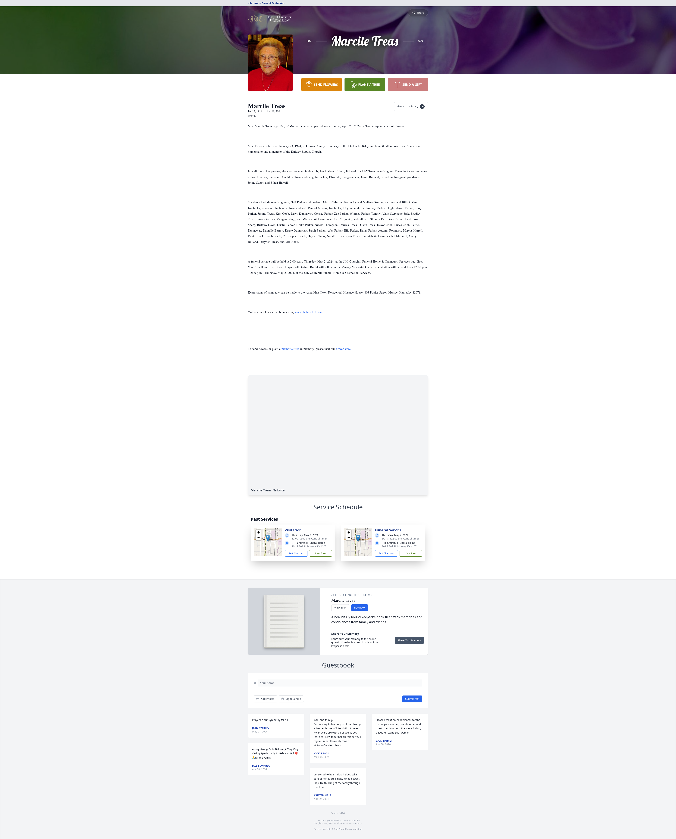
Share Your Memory (409, 640)
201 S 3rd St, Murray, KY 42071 (310, 546)
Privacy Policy (328, 823)
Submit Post (412, 698)
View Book (340, 607)
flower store (343, 349)
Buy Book (359, 607)
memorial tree (290, 349)
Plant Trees (320, 553)
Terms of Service (347, 823)
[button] (268, 538)
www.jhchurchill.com (309, 312)
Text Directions (296, 553)
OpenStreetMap (342, 829)
